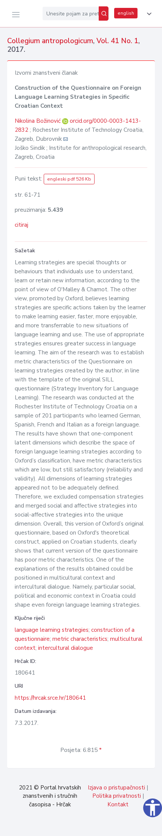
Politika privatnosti (116, 796)
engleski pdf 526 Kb (69, 179)
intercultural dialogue (65, 648)
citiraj (21, 225)
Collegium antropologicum (50, 41)
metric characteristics (79, 639)
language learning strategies (52, 630)
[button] (147, 14)
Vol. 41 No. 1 (117, 41)
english (126, 13)
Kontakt (117, 804)
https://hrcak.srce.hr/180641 (50, 698)
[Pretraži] (104, 13)
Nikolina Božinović (38, 121)
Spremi (105, 826)
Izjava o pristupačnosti (116, 787)
